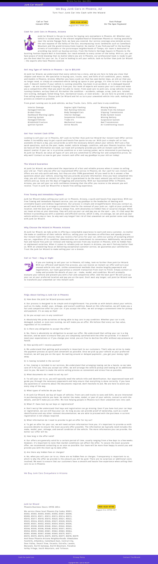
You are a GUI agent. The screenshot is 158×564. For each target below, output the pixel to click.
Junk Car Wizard (31, 504)
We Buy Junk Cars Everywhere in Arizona (45, 473)
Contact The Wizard (131, 557)
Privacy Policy (79, 557)
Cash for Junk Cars (26, 557)
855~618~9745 (79, 22)
